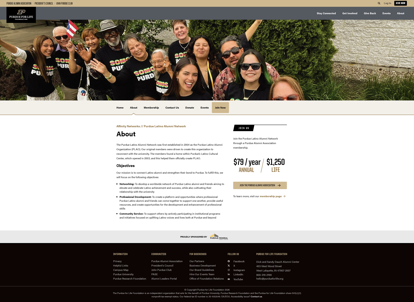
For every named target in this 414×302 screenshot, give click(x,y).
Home (120, 107)
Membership (151, 107)
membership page (271, 196)
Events (386, 13)
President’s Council (44, 3)
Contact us (256, 296)
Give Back (370, 13)
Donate (189, 107)
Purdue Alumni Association (18, 3)
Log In (387, 3)
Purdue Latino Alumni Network (165, 126)
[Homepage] (21, 15)
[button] (379, 3)
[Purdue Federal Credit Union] (222, 237)
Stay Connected (326, 13)
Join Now (220, 107)
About (400, 13)
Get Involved (349, 13)
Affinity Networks (128, 126)
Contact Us (172, 107)
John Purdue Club (64, 3)
